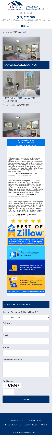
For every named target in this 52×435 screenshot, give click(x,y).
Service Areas (35, 421)
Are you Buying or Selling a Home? (20, 312)
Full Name (7, 323)
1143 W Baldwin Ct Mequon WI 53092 (20, 98)
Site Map (36, 432)
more (19, 171)
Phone (6, 347)
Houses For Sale (18, 421)
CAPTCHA (8, 381)
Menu (27, 26)
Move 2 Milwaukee (26, 6)
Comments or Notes (12, 360)
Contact (44, 425)
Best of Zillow (31, 425)
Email (6, 335)
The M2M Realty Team (13, 425)
